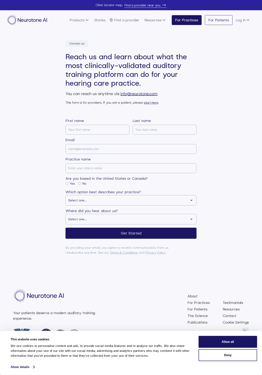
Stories (100, 20)
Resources (231, 309)
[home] (27, 20)
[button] (80, 20)
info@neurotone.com (138, 93)
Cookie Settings (236, 322)
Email (70, 140)
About (192, 296)
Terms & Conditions (124, 253)
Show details (20, 367)
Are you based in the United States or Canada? (107, 178)
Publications (197, 322)
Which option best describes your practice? (103, 192)
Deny (228, 355)
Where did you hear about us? (92, 211)
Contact (229, 316)
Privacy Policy (155, 253)
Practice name (78, 159)
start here (151, 103)
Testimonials (233, 303)
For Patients (218, 20)
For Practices (186, 20)
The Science (197, 316)
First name (75, 121)
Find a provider (126, 20)
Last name (142, 121)
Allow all (228, 341)
